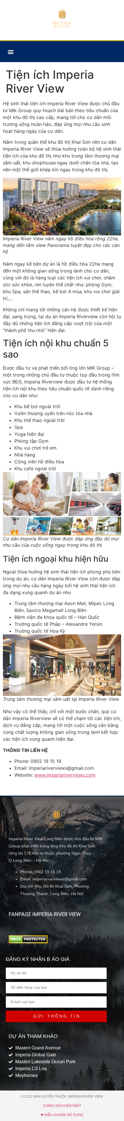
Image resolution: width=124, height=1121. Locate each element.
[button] (10, 51)
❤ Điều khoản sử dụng (62, 1115)
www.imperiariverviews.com (64, 775)
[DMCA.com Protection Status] (28, 942)
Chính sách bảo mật (62, 1106)
